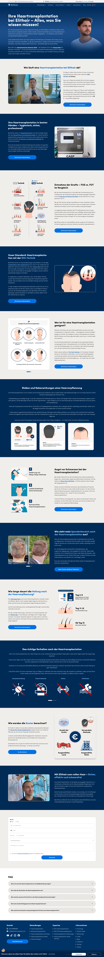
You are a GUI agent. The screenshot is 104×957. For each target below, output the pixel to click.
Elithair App (80, 934)
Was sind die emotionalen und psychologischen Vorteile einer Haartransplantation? (35, 910)
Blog (84, 5)
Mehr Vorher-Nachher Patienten (68, 569)
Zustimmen (79, 954)
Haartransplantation (37, 929)
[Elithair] (13, 5)
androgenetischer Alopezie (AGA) (27, 47)
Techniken (50, 5)
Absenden (52, 857)
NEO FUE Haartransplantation (63, 931)
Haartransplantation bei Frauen (40, 934)
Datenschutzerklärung (23, 853)
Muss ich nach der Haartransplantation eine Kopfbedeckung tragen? (31, 884)
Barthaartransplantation (38, 931)
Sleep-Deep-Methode (67, 481)
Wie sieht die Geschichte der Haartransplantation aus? (27, 890)
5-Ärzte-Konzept (36, 939)
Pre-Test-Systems (74, 352)
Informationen (76, 5)
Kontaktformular (18, 941)
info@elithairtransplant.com (17, 931)
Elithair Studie (81, 931)
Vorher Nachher (60, 5)
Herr (12, 821)
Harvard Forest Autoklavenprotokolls (24, 135)
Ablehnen (94, 954)
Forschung (80, 929)
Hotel (78, 936)
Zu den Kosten (22, 752)
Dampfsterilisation (26, 133)
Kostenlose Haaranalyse (77, 104)
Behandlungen (41, 5)
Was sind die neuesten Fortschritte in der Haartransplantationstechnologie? (33, 897)
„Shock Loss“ (65, 551)
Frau (18, 821)
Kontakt (89, 5)
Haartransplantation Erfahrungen (64, 934)
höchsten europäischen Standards (31, 139)
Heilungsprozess (16, 599)
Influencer (80, 942)
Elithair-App (14, 615)
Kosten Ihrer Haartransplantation (20, 730)
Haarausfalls (57, 47)
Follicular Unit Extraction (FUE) (68, 196)
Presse (79, 947)
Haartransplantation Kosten (39, 936)
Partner (79, 944)
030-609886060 (13, 929)
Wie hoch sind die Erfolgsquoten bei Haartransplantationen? (28, 903)
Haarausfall (36, 267)
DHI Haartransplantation (61, 929)
